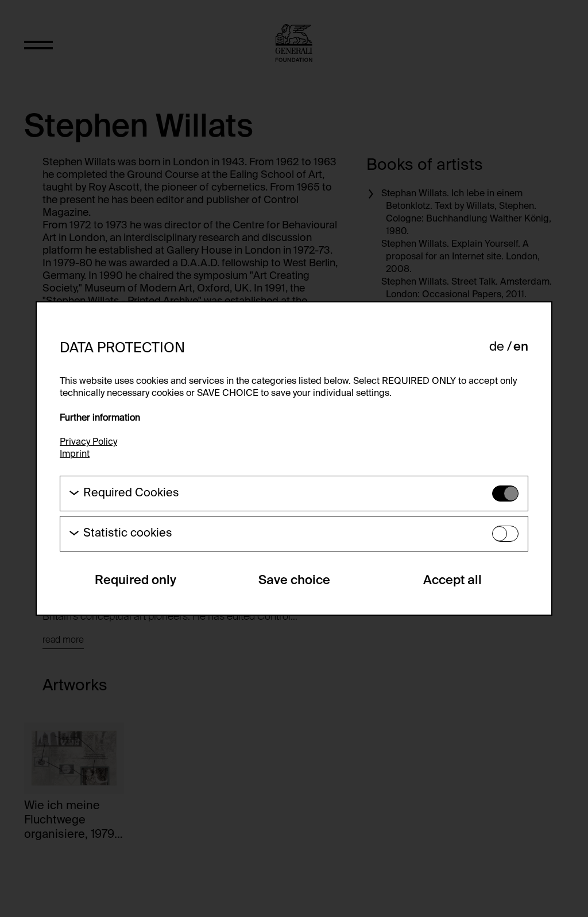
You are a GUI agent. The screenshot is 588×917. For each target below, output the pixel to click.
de (496, 347)
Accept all (452, 580)
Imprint (75, 454)
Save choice (294, 580)
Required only (135, 580)
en (520, 347)
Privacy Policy (88, 442)
